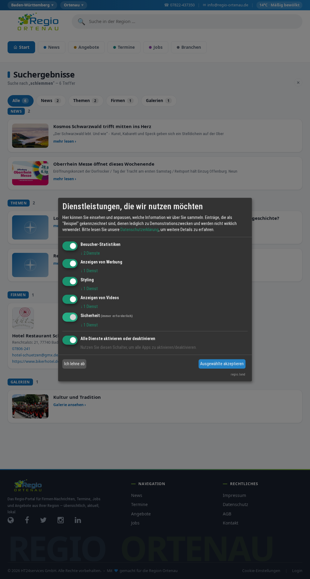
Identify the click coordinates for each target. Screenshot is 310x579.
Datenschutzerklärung (139, 229)
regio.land (238, 374)
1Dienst (89, 271)
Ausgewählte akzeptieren (222, 363)
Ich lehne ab (74, 363)
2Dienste (90, 253)
